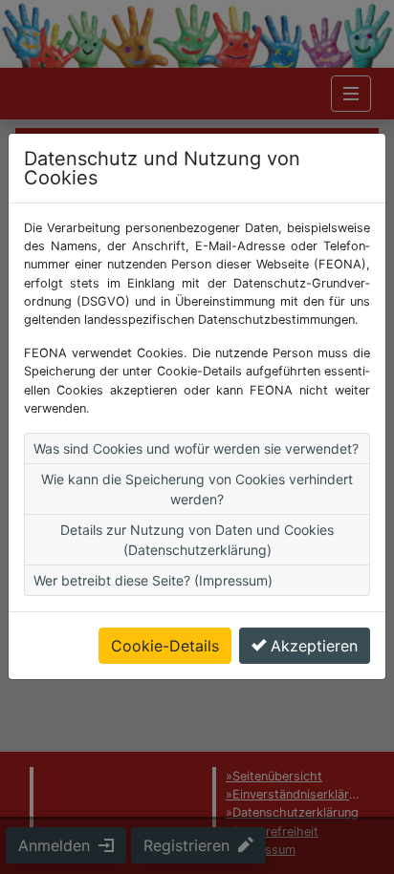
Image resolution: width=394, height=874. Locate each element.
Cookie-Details (165, 645)
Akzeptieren (314, 645)
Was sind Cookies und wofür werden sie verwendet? (196, 448)
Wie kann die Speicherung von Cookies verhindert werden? (197, 489)
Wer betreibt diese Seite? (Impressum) (153, 580)
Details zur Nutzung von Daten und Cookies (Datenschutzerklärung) (197, 540)
